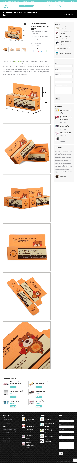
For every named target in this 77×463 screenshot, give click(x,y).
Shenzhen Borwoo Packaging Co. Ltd (13, 1)
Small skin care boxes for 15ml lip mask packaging (43, 390)
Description (5, 58)
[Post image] (57, 110)
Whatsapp (58, 74)
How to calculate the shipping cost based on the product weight (66, 110)
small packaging (17, 61)
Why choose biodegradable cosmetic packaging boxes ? (66, 133)
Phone (57, 80)
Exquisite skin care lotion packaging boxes (16, 400)
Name (57, 63)
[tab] (5, 57)
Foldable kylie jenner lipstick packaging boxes (42, 400)
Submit (57, 98)
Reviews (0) (13, 58)
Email (57, 69)
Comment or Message (61, 85)
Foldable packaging (36, 45)
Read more (13, 386)
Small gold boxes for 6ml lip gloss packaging (42, 382)
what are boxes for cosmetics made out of (66, 138)
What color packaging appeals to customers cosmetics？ (64, 126)
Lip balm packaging (38, 43)
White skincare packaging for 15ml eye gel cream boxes (17, 390)
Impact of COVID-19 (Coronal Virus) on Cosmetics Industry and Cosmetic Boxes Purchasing (66, 118)
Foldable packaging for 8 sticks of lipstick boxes (16, 382)
